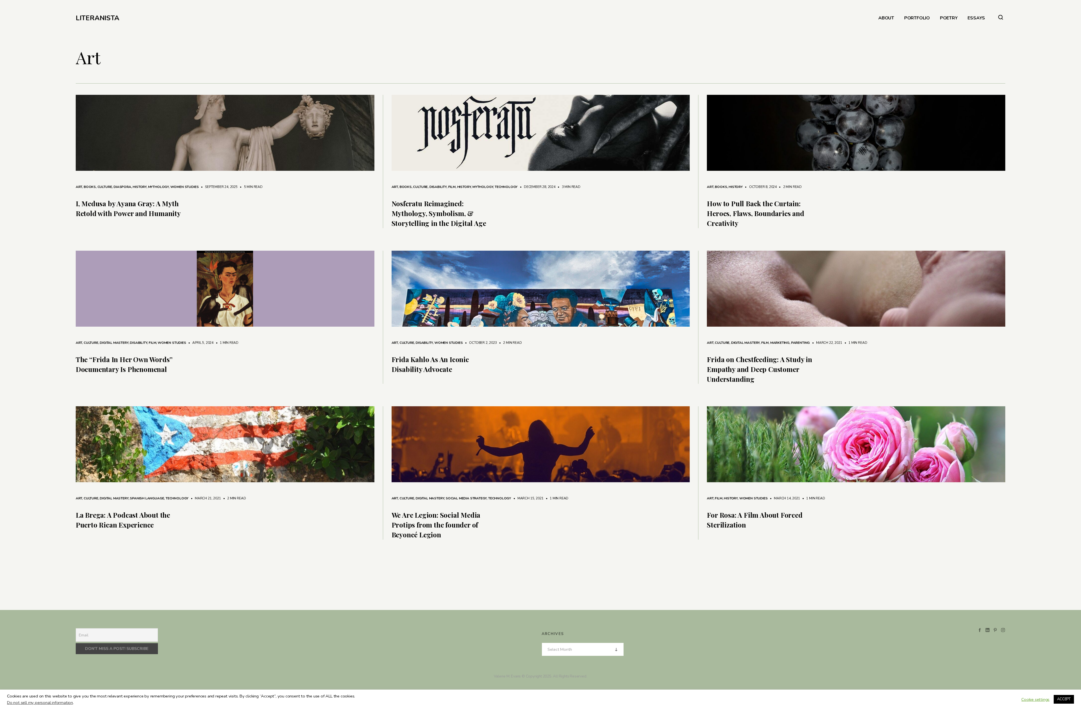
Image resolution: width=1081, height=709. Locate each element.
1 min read (226, 342)
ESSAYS (976, 18)
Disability (437, 187)
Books (90, 187)
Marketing (779, 342)
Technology (506, 187)
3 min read (568, 187)
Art (79, 187)
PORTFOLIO (917, 18)
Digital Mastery (114, 342)
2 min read (790, 187)
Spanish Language (147, 498)
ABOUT (886, 18)
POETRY (949, 18)
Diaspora (122, 187)
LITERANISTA (97, 18)
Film (451, 187)
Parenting (800, 342)
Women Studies (184, 187)
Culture (104, 187)
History (139, 187)
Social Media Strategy (466, 498)
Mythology (158, 187)
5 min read (250, 187)
